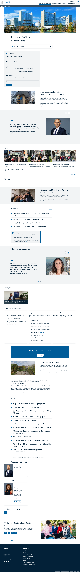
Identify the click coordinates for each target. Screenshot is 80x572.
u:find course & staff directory (27, 556)
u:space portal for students (27, 554)
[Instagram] (4, 561)
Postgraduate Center (5, 6)
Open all (50, 208)
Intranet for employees (26, 558)
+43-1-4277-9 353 (17, 501)
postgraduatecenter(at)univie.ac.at (9, 559)
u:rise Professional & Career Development (29, 564)
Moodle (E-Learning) (26, 550)
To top (12, 540)
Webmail (24, 552)
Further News (73, 174)
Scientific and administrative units (28, 562)
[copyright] (74, 32)
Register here (9, 85)
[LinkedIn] (6, 561)
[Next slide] (69, 113)
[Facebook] (10, 561)
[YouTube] (8, 561)
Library (24, 560)
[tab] (38, 281)
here (26, 241)
